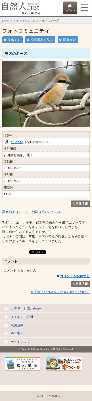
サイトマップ (20, 341)
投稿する (14, 39)
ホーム (5, 20)
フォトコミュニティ (25, 20)
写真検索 (69, 39)
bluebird (17, 142)
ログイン (70, 10)
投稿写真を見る (41, 39)
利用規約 (17, 325)
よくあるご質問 (22, 316)
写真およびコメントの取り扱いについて (31, 211)
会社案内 (17, 333)
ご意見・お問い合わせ (26, 308)
